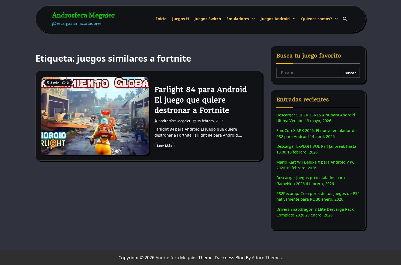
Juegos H (180, 18)
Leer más (164, 145)
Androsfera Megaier (83, 15)
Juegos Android (275, 18)
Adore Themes (267, 258)
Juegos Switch (207, 18)
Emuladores (237, 18)
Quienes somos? (316, 18)
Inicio (161, 18)
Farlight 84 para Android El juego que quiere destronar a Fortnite (200, 100)
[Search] (345, 19)
